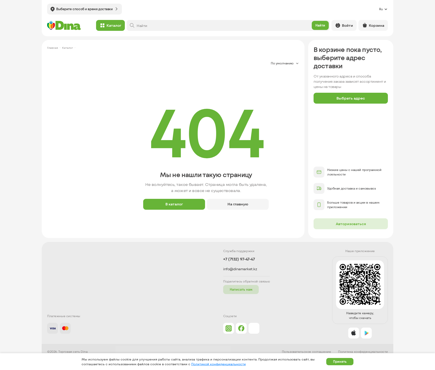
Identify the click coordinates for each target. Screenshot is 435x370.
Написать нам (241, 289)
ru (381, 9)
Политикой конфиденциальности (218, 364)
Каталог (113, 25)
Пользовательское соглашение (306, 351)
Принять (340, 361)
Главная (52, 47)
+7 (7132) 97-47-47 (239, 259)
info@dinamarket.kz (240, 269)
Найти (320, 25)
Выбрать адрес (350, 98)
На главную (237, 204)
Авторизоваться (351, 224)
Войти (347, 25)
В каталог (174, 204)
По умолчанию (282, 63)
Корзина (376, 25)
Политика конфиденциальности (363, 351)
